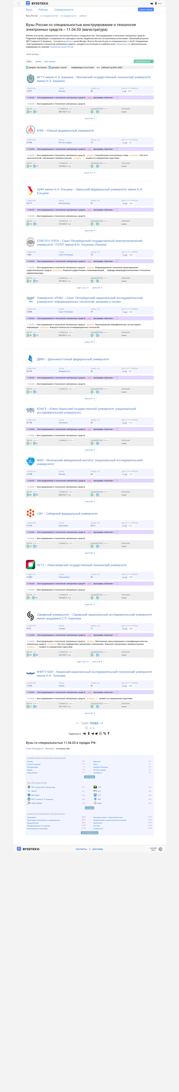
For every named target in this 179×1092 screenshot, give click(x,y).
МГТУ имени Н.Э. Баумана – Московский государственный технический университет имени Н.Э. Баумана (94, 79)
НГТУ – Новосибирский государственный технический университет (82, 565)
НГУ (99, 791)
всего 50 (89, 450)
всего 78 (89, 342)
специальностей (123, 44)
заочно (38, 61)
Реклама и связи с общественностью (108, 817)
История (96, 825)
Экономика (31, 817)
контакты (81, 849)
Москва (62, 91)
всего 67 (89, 398)
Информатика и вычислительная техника (109, 820)
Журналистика (33, 823)
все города (89, 777)
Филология (97, 823)
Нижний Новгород (100, 767)
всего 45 (96, 287)
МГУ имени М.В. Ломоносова (43, 787)
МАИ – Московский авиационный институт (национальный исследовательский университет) (89, 462)
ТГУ (99, 795)
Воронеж (96, 761)
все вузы (89, 808)
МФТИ (33, 791)
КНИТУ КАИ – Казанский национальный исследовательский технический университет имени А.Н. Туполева (94, 673)
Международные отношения (38, 825)
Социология (98, 828)
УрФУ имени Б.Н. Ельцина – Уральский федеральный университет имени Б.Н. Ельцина (90, 191)
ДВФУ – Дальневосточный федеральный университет (73, 359)
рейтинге (69, 41)
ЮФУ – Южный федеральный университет (65, 130)
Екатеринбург (64, 203)
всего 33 (89, 713)
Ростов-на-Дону (65, 142)
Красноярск (63, 525)
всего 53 (89, 552)
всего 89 (89, 230)
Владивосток (64, 371)
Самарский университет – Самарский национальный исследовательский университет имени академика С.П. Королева (94, 616)
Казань (62, 685)
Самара (62, 628)
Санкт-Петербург (66, 254)
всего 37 (89, 604)
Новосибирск (64, 577)
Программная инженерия (37, 828)
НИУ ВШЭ (35, 795)
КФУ (99, 799)
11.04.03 (30, 103)
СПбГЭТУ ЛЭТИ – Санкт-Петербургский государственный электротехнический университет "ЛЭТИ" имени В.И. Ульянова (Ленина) (89, 242)
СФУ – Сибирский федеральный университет (67, 513)
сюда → (96, 722)
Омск (95, 764)
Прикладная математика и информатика (43, 820)
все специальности (89, 833)
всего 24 (89, 501)
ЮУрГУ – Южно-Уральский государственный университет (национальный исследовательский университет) (86, 410)
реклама (97, 849)
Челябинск (63, 422)
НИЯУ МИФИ (36, 803)
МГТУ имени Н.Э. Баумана (42, 799)
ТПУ (99, 787)
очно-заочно (49, 61)
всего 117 (88, 172)
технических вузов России (61, 46)
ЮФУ (100, 803)
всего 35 (89, 118)
